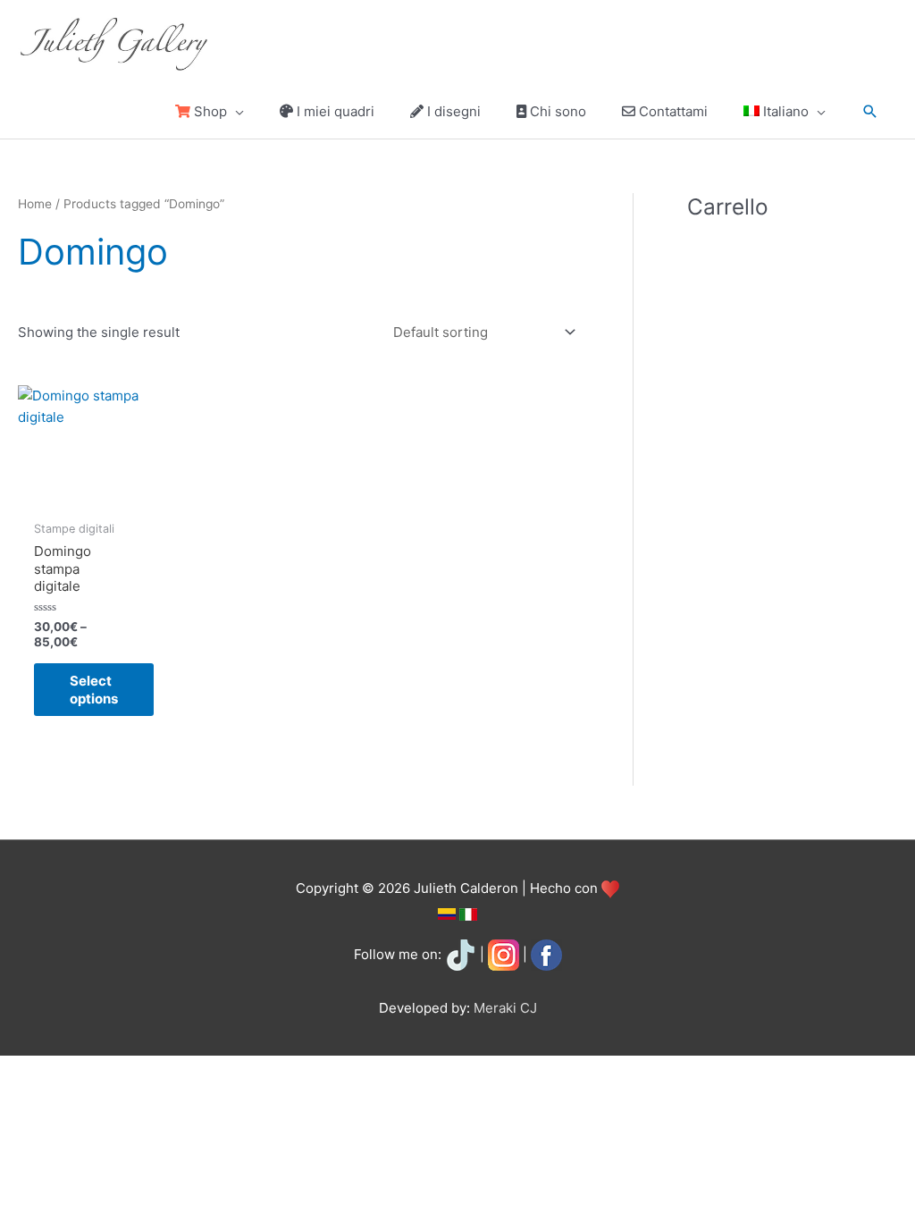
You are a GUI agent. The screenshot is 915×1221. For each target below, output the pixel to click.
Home (35, 204)
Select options (94, 689)
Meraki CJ (505, 1007)
